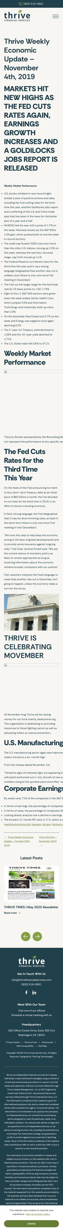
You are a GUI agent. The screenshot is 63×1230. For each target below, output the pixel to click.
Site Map (42, 1046)
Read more (10, 912)
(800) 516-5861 (33, 3)
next (37, 936)
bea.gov (36, 824)
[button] (55, 16)
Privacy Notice (13, 1042)
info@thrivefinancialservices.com (31, 980)
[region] (31, 1217)
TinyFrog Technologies (42, 1056)
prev (25, 936)
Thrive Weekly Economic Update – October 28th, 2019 (19, 841)
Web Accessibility (25, 1046)
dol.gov (46, 824)
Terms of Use (30, 1042)
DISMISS (31, 1223)
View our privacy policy (38, 1214)
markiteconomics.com (17, 824)
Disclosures (47, 1042)
